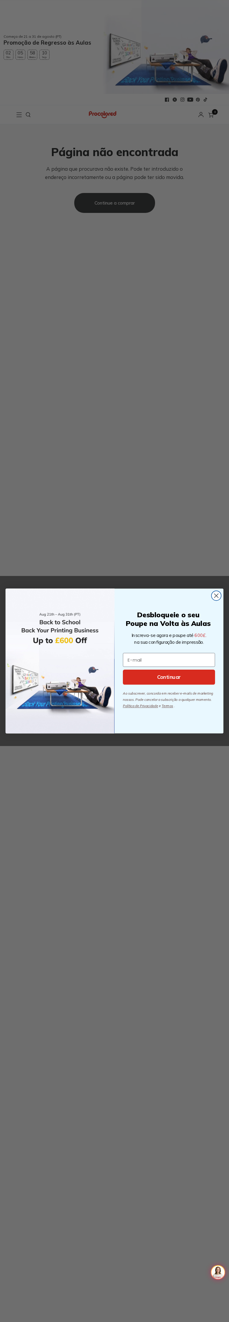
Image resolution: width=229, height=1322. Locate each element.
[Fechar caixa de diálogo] (216, 596)
